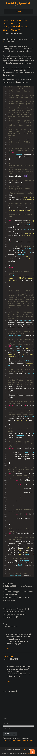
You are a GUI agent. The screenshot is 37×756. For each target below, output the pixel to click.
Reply (7, 648)
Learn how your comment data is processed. (18, 740)
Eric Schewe (8, 656)
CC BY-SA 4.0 (24, 749)
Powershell (20, 586)
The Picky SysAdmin (18, 3)
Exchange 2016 (10, 586)
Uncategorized (10, 583)
